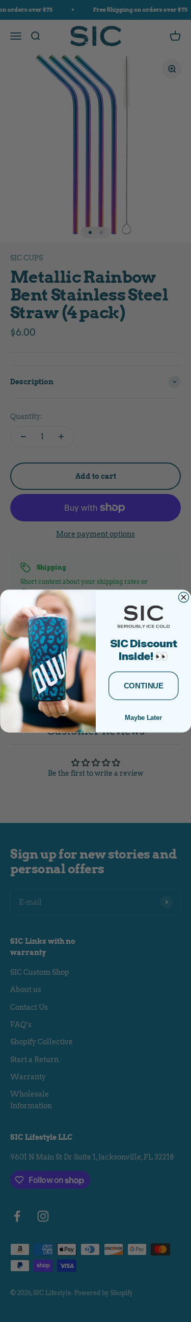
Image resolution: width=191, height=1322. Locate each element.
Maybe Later (143, 717)
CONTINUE (143, 685)
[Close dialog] (183, 597)
